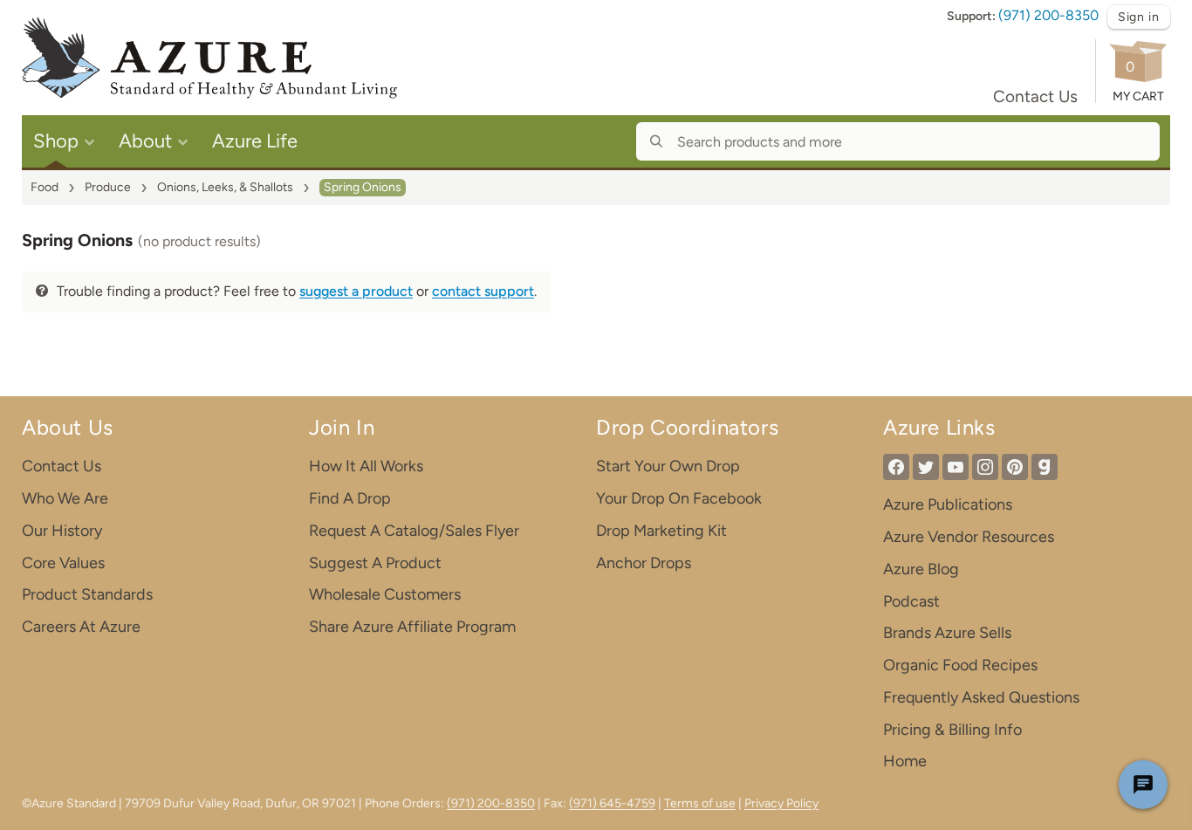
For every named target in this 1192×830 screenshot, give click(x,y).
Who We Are (65, 498)
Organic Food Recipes (960, 665)
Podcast (911, 601)
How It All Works (366, 466)
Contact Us (1035, 96)
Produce (108, 187)
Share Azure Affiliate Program (412, 626)
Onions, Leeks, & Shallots (225, 187)
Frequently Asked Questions (981, 697)
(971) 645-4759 (612, 803)
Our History (62, 530)
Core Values (63, 563)
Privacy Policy (781, 803)
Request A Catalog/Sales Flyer (414, 530)
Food (44, 187)
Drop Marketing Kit (661, 530)
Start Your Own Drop (668, 466)
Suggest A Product (375, 563)
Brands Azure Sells (947, 632)
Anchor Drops (643, 563)
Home (905, 761)
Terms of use (700, 803)
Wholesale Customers (385, 594)
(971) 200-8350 (1048, 15)
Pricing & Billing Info (952, 729)
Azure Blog (921, 569)
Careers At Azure (81, 626)
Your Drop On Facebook (679, 498)
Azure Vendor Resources (968, 536)
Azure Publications (947, 504)
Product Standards (87, 594)
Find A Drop (350, 498)
